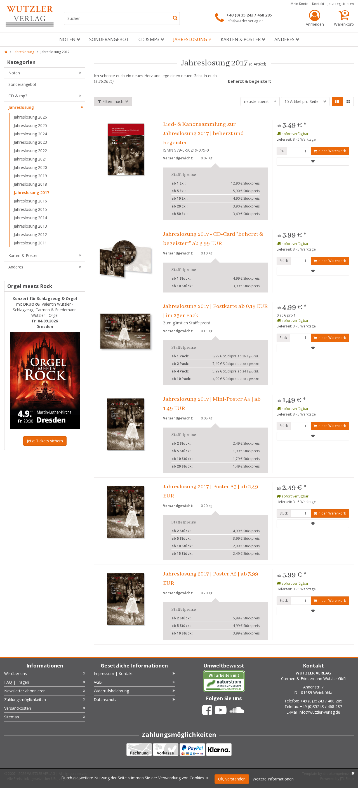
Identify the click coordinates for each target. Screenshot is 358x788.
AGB (98, 682)
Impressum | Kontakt (113, 673)
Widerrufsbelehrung (111, 690)
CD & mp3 (148, 39)
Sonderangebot (109, 39)
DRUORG (31, 304)
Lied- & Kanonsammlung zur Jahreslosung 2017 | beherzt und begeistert (203, 133)
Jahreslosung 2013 (30, 226)
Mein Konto (299, 3)
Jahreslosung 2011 (30, 243)
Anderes (284, 39)
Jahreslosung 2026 (30, 117)
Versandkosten (17, 708)
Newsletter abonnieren (25, 690)
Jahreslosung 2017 (31, 192)
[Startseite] (5, 51)
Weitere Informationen (273, 779)
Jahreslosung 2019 (30, 175)
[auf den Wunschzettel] (313, 161)
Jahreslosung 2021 (30, 159)
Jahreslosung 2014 (30, 217)
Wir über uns (15, 673)
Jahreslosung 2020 (30, 167)
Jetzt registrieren (341, 3)
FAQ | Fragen (16, 682)
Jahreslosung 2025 (30, 125)
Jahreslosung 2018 (30, 184)
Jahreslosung (190, 39)
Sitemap (11, 716)
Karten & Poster (241, 39)
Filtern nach (112, 101)
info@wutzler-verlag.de (245, 20)
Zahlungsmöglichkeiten (25, 699)
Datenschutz (105, 699)
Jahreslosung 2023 (30, 142)
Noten (67, 39)
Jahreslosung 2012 (30, 234)
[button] (337, 101)
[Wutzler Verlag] (30, 16)
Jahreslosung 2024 (30, 133)
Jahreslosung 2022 (30, 150)
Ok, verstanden (232, 779)
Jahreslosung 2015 (30, 209)
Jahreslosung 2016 (30, 201)
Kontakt (318, 3)
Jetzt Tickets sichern (45, 440)
